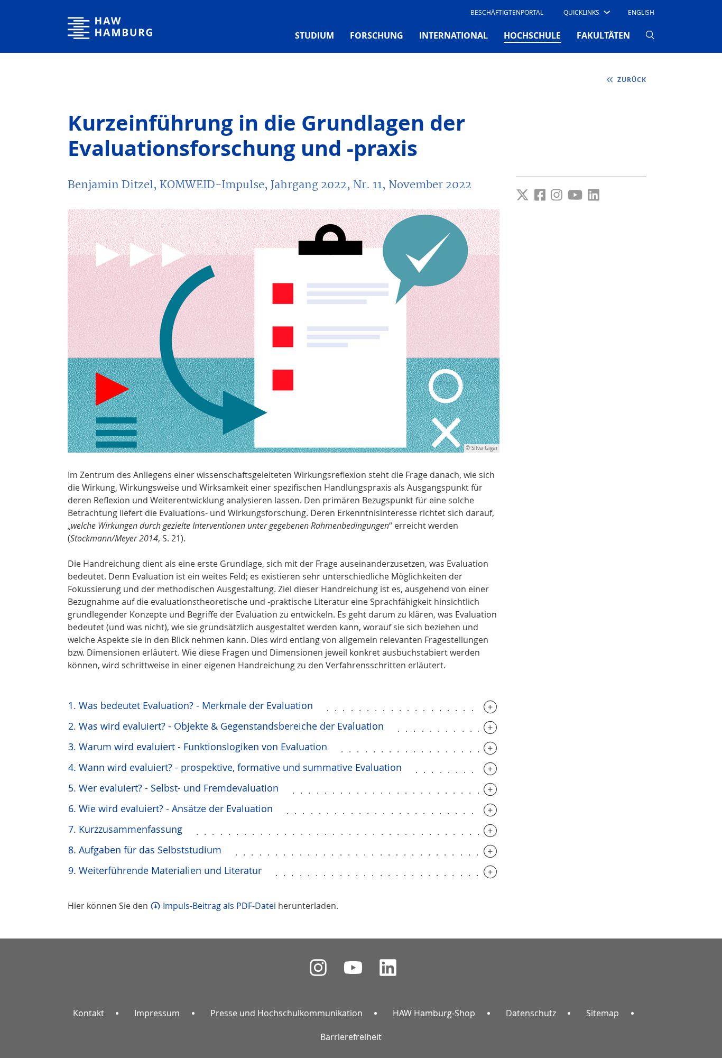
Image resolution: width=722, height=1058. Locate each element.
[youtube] (353, 968)
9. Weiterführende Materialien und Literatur (165, 870)
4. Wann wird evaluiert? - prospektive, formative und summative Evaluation (235, 767)
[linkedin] (387, 968)
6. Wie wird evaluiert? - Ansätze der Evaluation (170, 808)
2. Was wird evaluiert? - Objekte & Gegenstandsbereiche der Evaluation (226, 726)
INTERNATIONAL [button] (453, 35)
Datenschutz (531, 1013)
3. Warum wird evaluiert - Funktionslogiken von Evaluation (197, 746)
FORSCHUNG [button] (376, 35)
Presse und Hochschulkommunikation (286, 1013)
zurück (630, 79)
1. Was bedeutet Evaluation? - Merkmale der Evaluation (190, 705)
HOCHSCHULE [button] (532, 35)
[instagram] (318, 968)
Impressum (157, 1013)
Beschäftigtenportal (506, 12)
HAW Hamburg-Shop (434, 1013)
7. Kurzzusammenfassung (125, 829)
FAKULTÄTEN (603, 35)
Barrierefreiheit (351, 1037)
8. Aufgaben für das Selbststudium (144, 849)
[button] (585, 12)
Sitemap (602, 1013)
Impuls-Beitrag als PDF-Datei (219, 906)
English (641, 12)
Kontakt (88, 1013)
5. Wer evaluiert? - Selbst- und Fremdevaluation (173, 787)
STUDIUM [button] (314, 35)
